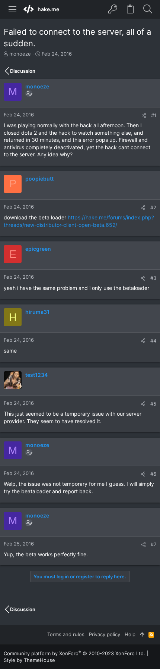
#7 (153, 544)
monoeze (20, 54)
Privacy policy (104, 634)
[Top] (142, 634)
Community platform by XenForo (74, 653)
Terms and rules (65, 634)
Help (130, 634)
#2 (153, 207)
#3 (153, 278)
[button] (13, 9)
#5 (153, 404)
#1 (153, 115)
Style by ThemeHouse (29, 660)
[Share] (143, 115)
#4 (153, 341)
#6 (153, 474)
